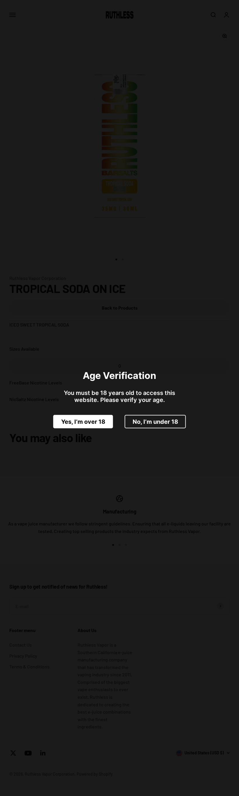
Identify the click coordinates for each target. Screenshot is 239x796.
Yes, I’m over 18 (83, 421)
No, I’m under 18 (155, 421)
